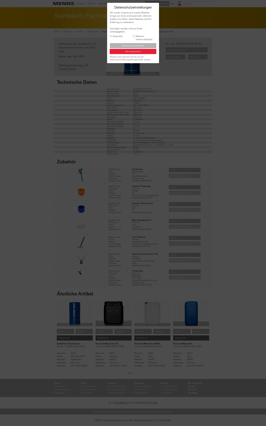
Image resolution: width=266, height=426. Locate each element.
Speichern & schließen (133, 45)
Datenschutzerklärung (119, 59)
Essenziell (118, 36)
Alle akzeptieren (133, 51)
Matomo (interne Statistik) (144, 38)
